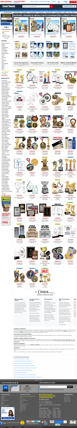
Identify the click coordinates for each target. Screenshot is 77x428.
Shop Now (21, 36)
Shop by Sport (5, 78)
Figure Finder (67, 397)
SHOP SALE (5, 75)
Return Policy (23, 408)
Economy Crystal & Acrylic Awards (32, 109)
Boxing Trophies (5, 93)
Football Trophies (5, 127)
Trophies (3, 10)
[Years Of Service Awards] (58, 210)
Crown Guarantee (24, 400)
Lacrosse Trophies (6, 143)
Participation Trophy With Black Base (70, 198)
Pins (28, 10)
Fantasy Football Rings (6, 119)
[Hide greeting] (13, 408)
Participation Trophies (19, 87)
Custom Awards (62, 10)
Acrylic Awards (5, 47)
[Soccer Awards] (32, 143)
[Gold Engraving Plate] (32, 231)
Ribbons (32, 10)
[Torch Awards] (45, 143)
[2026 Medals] (32, 275)
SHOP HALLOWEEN (6, 70)
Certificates (4, 49)
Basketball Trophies (6, 89)
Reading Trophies (5, 163)
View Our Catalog (5, 405)
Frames (3, 54)
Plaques (15, 10)
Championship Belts (58, 263)
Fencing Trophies (5, 121)
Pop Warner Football (6, 159)
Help (59, 1)
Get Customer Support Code (47, 395)
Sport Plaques (19, 220)
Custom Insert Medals (45, 109)
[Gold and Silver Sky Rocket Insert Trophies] (58, 164)
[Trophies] (6, 204)
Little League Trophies (6, 144)
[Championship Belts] (58, 253)
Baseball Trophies (5, 87)
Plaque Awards (32, 263)
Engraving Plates (5, 53)
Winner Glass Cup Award (19, 197)
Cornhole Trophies (5, 103)
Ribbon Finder (67, 399)
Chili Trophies (4, 99)
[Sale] (45, 275)
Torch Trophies (5, 183)
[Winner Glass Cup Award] (19, 187)
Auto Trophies (4, 86)
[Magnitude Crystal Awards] (32, 77)
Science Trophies (5, 172)
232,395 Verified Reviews (6, 29)
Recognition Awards (6, 165)
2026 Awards (4, 80)
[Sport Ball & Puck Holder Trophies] (45, 253)
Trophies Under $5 (5, 43)
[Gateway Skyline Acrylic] (58, 77)
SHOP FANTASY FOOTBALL (5, 73)
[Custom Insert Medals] (45, 98)
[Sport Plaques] (19, 210)
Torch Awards (45, 153)
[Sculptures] (19, 275)
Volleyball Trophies (6, 188)
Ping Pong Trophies (6, 154)
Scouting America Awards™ (5, 174)
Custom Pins (69, 10)
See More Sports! (6, 195)
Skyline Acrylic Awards (57, 241)
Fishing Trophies (5, 124)
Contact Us (22, 410)
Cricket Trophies (5, 105)
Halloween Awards (6, 134)
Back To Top (38, 380)
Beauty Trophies (5, 90)
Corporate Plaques (45, 220)
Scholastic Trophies (6, 170)
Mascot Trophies (5, 146)
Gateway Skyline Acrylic (57, 87)
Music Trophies (5, 147)
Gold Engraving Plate (32, 241)
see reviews (27, 391)
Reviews (22, 401)
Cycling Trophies (5, 109)
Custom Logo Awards (19, 131)
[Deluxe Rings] (70, 253)
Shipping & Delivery (24, 403)
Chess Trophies (5, 98)
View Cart (73, 2)
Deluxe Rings (70, 263)
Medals (7, 10)
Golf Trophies (4, 133)
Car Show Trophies (6, 95)
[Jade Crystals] (32, 187)
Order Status (23, 405)
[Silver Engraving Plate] (45, 231)
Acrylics (20, 10)
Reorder (36, 1)
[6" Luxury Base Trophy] (70, 210)
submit (9, 18)
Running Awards (19, 153)
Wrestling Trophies (6, 189)
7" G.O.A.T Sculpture (45, 174)
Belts (3, 66)
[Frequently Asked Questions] (6, 222)
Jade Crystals (32, 197)
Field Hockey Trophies (6, 122)
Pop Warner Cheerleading (4, 157)
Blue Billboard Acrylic (19, 174)
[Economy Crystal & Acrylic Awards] (32, 98)
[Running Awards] (19, 143)
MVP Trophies (5, 149)
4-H (2, 192)
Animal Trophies (5, 83)
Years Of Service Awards (7, 191)
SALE (2, 403)
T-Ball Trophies (5, 181)
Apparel (74, 10)
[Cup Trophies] (70, 98)
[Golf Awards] (70, 121)
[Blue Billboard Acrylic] (19, 164)
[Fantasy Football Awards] (58, 121)
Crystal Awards (5, 63)
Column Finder (67, 401)
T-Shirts (19, 109)
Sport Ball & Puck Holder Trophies (45, 264)
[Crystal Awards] (19, 253)
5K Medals (4, 194)
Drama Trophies (5, 112)
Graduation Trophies (6, 130)
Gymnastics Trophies (6, 131)
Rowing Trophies (5, 167)
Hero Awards (4, 135)
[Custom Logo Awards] (19, 121)
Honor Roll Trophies (6, 138)
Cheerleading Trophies (6, 96)
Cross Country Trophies (6, 106)
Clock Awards (4, 50)
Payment (54, 1)
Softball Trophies (5, 178)
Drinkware (46, 10)
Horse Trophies (5, 140)
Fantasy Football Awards (57, 131)
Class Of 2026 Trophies (7, 101)
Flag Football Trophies (6, 125)
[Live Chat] (6, 24)
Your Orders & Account (44, 1)
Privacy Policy (4, 21)
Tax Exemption (23, 407)
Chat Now (50, 64)
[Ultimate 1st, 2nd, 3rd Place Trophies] (70, 164)
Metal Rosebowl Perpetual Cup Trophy (45, 198)
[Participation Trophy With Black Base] (70, 187)
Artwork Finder (67, 400)
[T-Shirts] (19, 98)
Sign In (31, 1)
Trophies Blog (4, 406)
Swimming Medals (5, 179)
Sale (50, 10)
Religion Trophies (5, 166)
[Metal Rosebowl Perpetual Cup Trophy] (45, 187)
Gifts (3, 56)
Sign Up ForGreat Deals (6, 15)
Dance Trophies (5, 111)
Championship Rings (58, 109)
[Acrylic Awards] (70, 231)
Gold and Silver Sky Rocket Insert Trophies (57, 175)
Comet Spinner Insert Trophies (58, 198)
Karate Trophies (5, 141)
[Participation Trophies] (19, 77)
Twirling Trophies (5, 186)
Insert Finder (67, 396)
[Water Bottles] (70, 143)
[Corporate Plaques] (45, 210)
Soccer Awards (32, 153)
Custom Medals (55, 10)
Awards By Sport (5, 400)
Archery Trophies (5, 85)
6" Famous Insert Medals (32, 131)
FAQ (21, 402)
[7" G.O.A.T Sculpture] (45, 164)
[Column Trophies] (45, 77)
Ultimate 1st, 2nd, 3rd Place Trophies (70, 175)
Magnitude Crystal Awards (32, 87)
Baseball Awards (45, 131)
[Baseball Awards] (45, 121)
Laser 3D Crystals (19, 241)
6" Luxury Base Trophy (70, 220)
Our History (22, 399)
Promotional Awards (6, 160)
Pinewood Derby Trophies (5, 152)
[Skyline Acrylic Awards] (58, 231)
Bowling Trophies (5, 92)
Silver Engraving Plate (45, 241)
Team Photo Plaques (32, 220)
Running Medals (5, 169)
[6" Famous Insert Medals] (32, 121)
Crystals (11, 10)
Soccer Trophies (5, 176)
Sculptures (4, 60)
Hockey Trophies (5, 137)
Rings (36, 10)
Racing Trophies (5, 162)
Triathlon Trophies (5, 185)
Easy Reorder (23, 406)
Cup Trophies (40, 10)
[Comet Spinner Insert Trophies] (58, 187)
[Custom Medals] (70, 77)
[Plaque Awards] (32, 253)
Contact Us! (49, 394)
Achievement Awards (6, 82)
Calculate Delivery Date (46, 397)
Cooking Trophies (5, 102)
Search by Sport (68, 6)
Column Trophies (45, 87)
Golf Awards (70, 131)
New (3, 69)
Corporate (24, 10)
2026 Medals (32, 285)
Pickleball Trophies (6, 150)
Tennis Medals (5, 182)
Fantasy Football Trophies (5, 117)
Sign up (70, 386)
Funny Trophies (5, 128)
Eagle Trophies (5, 114)
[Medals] (32, 164)
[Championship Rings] (58, 98)
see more (6, 38)
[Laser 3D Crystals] (19, 231)
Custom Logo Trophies (6, 108)
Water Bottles (70, 153)
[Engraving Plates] (58, 143)
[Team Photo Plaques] (32, 210)
